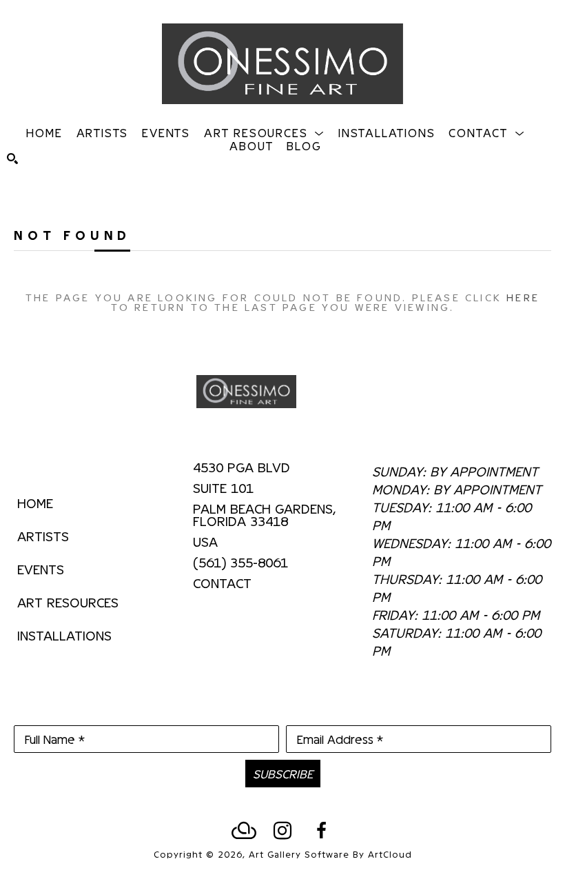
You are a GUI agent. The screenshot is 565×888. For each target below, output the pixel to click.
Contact (222, 582)
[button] (264, 132)
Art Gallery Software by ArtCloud (330, 854)
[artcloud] (244, 831)
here (523, 297)
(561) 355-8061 (240, 562)
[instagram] (282, 831)
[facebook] (321, 831)
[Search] (12, 158)
